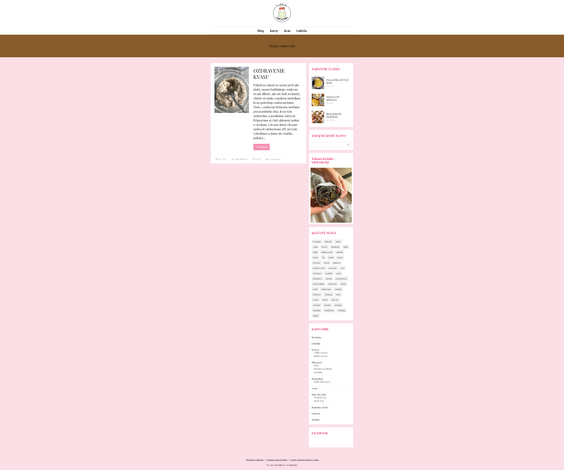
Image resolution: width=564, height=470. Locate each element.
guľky (315, 252)
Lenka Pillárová (240, 159)
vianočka (316, 305)
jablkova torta (327, 252)
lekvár (326, 263)
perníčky (328, 273)
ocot (342, 268)
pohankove (317, 278)
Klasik (331, 257)
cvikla (315, 247)
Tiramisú (328, 294)
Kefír (316, 365)
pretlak (329, 278)
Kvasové (315, 349)
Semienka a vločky (320, 407)
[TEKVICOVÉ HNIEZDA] (318, 100)
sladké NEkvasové (322, 381)
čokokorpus (329, 310)
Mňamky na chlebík (323, 368)
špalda (315, 315)
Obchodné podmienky (255, 460)
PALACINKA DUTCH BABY (337, 81)
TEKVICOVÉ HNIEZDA (333, 98)
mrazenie (333, 268)
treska (315, 300)
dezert (324, 247)
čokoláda (341, 310)
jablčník (339, 252)
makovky (336, 263)
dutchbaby (335, 247)
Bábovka (328, 241)
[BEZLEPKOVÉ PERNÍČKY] (318, 117)
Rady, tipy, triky (319, 394)
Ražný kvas (319, 401)
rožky (315, 289)
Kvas (287, 31)
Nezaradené (317, 378)
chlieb (338, 241)
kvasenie (316, 263)
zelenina (338, 305)
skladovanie (326, 289)
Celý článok (261, 147)
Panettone (317, 273)
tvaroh (324, 300)
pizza (338, 273)
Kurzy (274, 31)
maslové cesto (319, 268)
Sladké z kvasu (320, 356)
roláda (343, 284)
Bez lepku (316, 337)
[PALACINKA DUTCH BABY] (318, 83)
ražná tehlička (318, 284)
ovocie (315, 388)
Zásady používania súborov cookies (305, 460)
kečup (315, 257)
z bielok (327, 305)
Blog (260, 31)
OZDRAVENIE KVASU (269, 73)
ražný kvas (332, 284)
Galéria (301, 31)
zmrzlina (316, 310)
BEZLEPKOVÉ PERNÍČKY (333, 116)
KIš (323, 257)
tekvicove (317, 294)
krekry (340, 257)
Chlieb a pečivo (321, 352)
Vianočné (316, 413)
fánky (346, 247)
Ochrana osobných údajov (277, 460)
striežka (338, 289)
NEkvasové (317, 362)
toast (338, 294)
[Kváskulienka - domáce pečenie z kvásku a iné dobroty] (282, 13)
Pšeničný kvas (320, 397)
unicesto (334, 300)
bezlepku (317, 241)
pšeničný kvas (341, 278)
